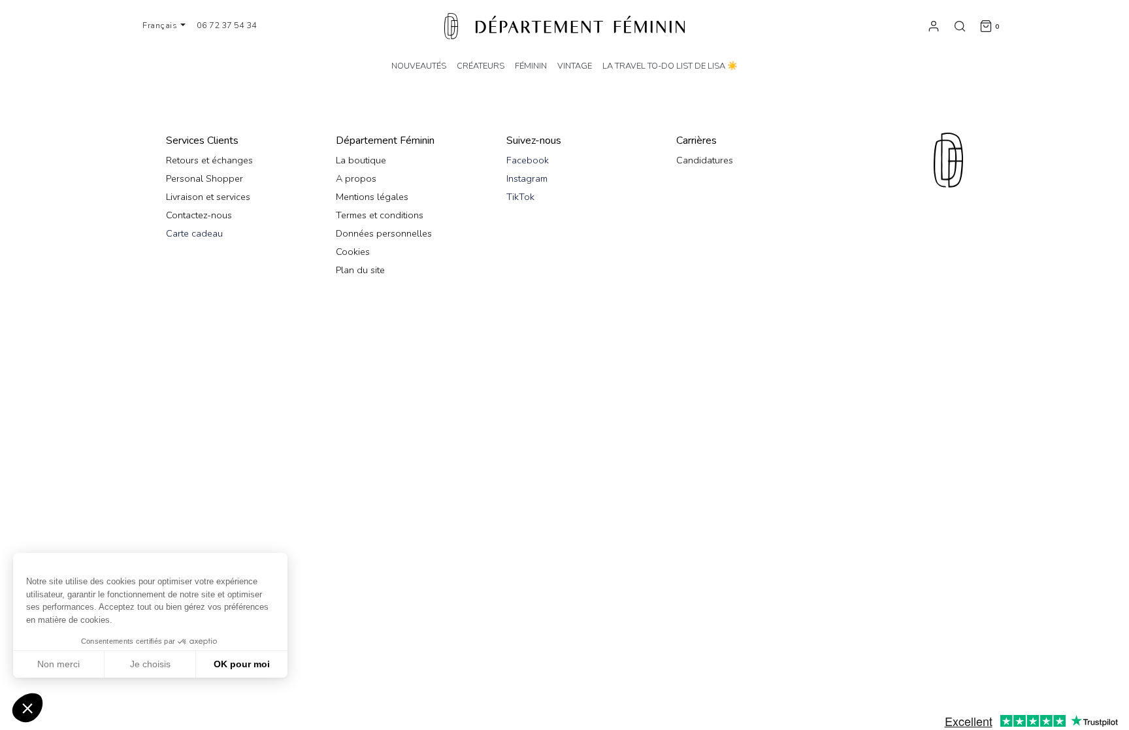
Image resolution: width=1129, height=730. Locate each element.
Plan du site (360, 269)
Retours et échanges (209, 160)
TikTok (520, 196)
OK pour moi (242, 664)
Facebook (527, 160)
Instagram (527, 178)
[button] (27, 707)
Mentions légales (372, 196)
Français (161, 25)
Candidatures (704, 160)
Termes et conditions (379, 215)
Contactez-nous (199, 215)
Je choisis (150, 664)
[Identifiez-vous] (933, 25)
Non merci (58, 664)
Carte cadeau (194, 233)
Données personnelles (384, 233)
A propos (356, 178)
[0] (985, 25)
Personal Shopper (204, 178)
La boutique (361, 160)
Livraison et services (208, 196)
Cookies (353, 251)
